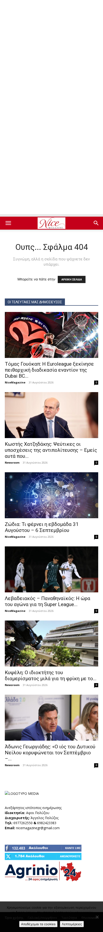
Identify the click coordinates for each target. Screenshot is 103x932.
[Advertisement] (51, 54)
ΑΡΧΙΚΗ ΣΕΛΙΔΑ (71, 279)
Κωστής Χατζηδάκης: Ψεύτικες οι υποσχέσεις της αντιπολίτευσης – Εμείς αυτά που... (51, 450)
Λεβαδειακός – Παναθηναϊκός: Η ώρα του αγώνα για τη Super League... (47, 601)
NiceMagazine (15, 382)
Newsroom (12, 462)
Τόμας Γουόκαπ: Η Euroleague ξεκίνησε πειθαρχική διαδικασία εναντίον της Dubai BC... (49, 370)
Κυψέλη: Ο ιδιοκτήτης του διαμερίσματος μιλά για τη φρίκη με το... (51, 675)
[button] (8, 223)
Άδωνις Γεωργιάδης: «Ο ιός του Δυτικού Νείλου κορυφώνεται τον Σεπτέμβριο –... (50, 753)
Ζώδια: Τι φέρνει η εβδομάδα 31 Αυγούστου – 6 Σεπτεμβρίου (42, 527)
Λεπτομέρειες (72, 924)
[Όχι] (97, 916)
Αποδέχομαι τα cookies (38, 924)
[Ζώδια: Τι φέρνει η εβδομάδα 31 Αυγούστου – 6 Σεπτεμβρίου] (51, 495)
